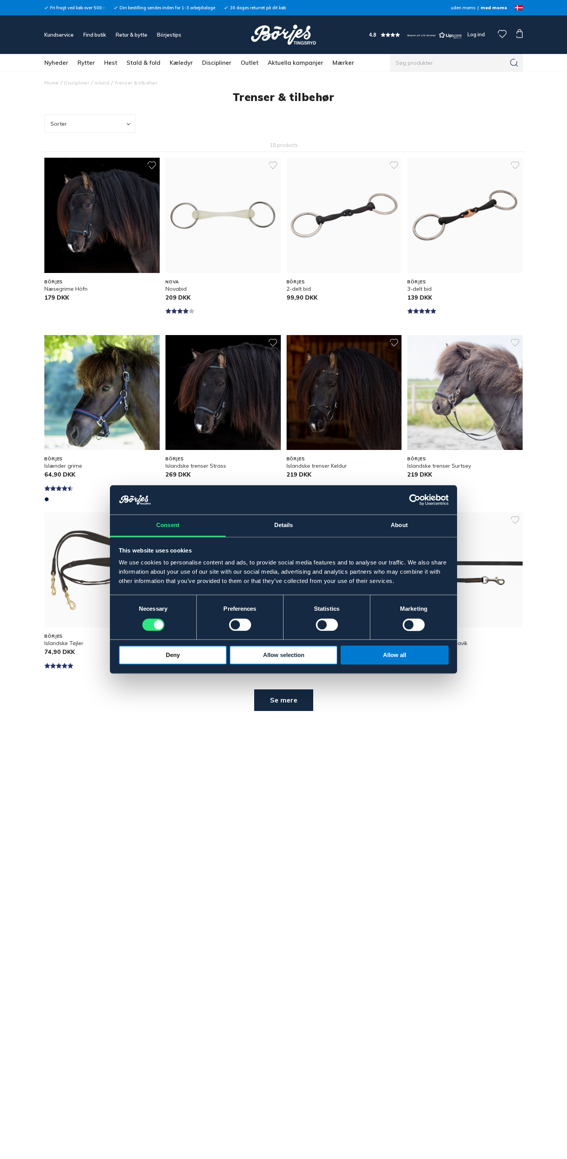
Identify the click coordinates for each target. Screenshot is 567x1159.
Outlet (249, 62)
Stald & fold (143, 62)
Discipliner (216, 62)
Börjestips (169, 35)
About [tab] (399, 525)
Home (51, 83)
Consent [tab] (167, 525)
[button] (415, 35)
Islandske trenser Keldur (317, 465)
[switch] (240, 625)
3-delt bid (419, 288)
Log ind (476, 34)
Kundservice (59, 35)
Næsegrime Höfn (66, 288)
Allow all (394, 655)
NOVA (172, 282)
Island (101, 83)
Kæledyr (181, 62)
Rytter (86, 62)
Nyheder (56, 62)
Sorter (59, 123)
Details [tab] (283, 525)
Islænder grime (63, 465)
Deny (173, 655)
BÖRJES (53, 282)
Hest (110, 62)
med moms (494, 7)
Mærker (343, 62)
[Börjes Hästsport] (283, 35)
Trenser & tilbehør (136, 83)
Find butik (94, 35)
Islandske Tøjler (63, 643)
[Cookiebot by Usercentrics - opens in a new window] (415, 500)
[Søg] (514, 63)
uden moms (463, 7)
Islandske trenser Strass (195, 465)
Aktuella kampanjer (295, 62)
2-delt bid (299, 288)
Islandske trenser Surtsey (439, 465)
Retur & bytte (131, 35)
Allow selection (283, 655)
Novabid (176, 288)
